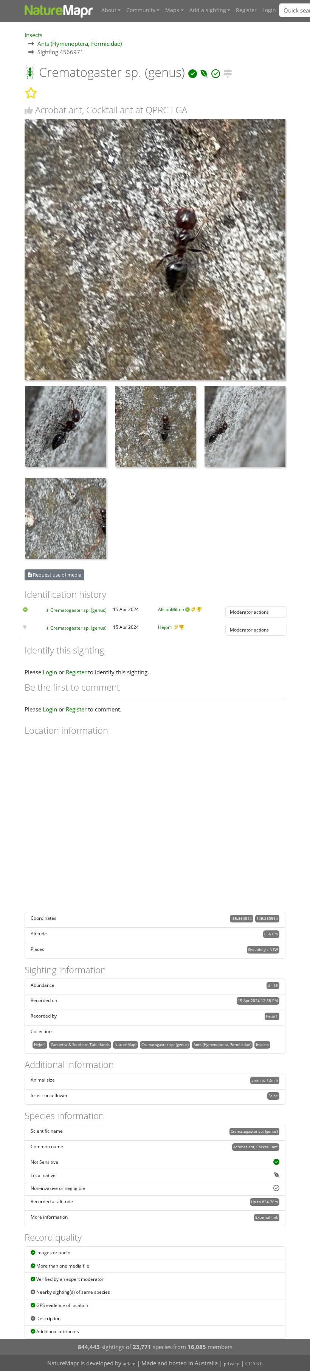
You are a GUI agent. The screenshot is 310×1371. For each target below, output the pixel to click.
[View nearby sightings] (227, 72)
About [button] (108, 10)
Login (269, 10)
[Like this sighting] (29, 110)
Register (246, 10)
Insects (33, 35)
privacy (231, 1363)
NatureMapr (126, 1044)
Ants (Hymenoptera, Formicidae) (79, 43)
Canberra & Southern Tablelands (80, 1044)
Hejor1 (165, 627)
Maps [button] (172, 10)
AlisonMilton (171, 609)
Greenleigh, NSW (263, 949)
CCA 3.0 (254, 1363)
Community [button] (140, 10)
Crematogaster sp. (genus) (78, 610)
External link (266, 1217)
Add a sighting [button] (207, 10)
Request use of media (56, 574)
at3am (129, 1363)
